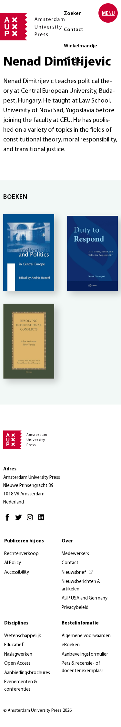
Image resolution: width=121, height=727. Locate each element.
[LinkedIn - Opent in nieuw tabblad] (42, 520)
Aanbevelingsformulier (85, 654)
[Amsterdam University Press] (32, 27)
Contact (73, 29)
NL (78, 59)
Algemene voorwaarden (86, 636)
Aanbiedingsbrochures (27, 673)
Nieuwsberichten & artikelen (81, 585)
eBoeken (71, 645)
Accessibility (16, 572)
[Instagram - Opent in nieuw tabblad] (31, 520)
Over (67, 541)
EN (68, 59)
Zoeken (73, 13)
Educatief (14, 645)
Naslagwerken (18, 654)
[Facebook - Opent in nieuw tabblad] (9, 520)
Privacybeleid (75, 607)
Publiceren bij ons (24, 541)
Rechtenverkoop (21, 553)
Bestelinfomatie (80, 623)
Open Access (17, 663)
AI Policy (12, 563)
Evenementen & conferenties (20, 686)
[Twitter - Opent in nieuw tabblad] (20, 520)
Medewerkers (75, 553)
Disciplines (16, 623)
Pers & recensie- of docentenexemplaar (82, 667)
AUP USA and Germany (84, 598)
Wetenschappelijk (22, 636)
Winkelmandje (80, 46)
